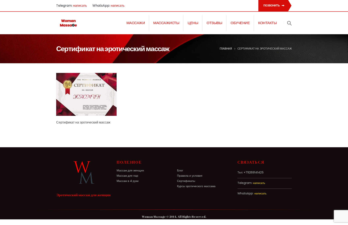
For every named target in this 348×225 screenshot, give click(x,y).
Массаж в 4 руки (128, 181)
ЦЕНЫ (193, 23)
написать (80, 5)
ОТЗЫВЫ (214, 23)
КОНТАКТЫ (267, 23)
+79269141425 (254, 172)
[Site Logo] (68, 23)
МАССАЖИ (135, 23)
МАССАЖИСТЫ (166, 23)
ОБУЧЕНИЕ (240, 23)
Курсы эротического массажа (196, 186)
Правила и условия (189, 176)
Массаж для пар (127, 176)
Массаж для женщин (130, 170)
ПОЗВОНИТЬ (271, 5)
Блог (180, 170)
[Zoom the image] (83, 162)
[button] (289, 23)
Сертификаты (186, 181)
